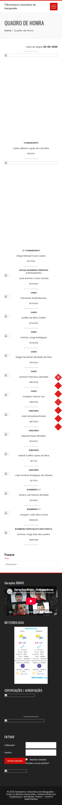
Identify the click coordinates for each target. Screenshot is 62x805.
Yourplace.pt (15, 796)
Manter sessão (38, 759)
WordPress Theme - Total (37, 796)
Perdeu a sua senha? (37, 763)
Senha (8, 752)
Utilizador (10, 745)
